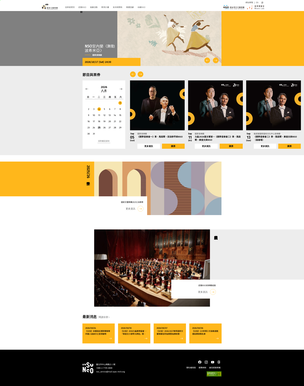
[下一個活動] (140, 74)
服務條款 (202, 367)
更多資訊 (148, 146)
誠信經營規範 (215, 367)
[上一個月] (86, 89)
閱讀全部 (103, 317)
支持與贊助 (117, 7)
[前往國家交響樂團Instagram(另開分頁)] (206, 362)
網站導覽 (249, 2)
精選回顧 (130, 7)
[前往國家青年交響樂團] (233, 7)
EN (257, 2)
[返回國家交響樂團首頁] (88, 367)
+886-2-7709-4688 (104, 367)
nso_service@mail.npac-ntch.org (110, 371)
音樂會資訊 (70, 7)
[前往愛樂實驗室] (255, 7)
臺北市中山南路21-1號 (105, 364)
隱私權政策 (191, 367)
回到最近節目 (104, 141)
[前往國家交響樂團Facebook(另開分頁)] (199, 362)
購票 (173, 146)
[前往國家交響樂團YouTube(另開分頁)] (212, 361)
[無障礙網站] (214, 374)
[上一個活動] (133, 74)
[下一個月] (121, 89)
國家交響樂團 (52, 6)
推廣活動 (94, 7)
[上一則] (207, 60)
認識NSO (82, 7)
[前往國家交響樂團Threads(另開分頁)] (218, 362)
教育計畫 (105, 7)
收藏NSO (141, 7)
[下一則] (216, 60)
